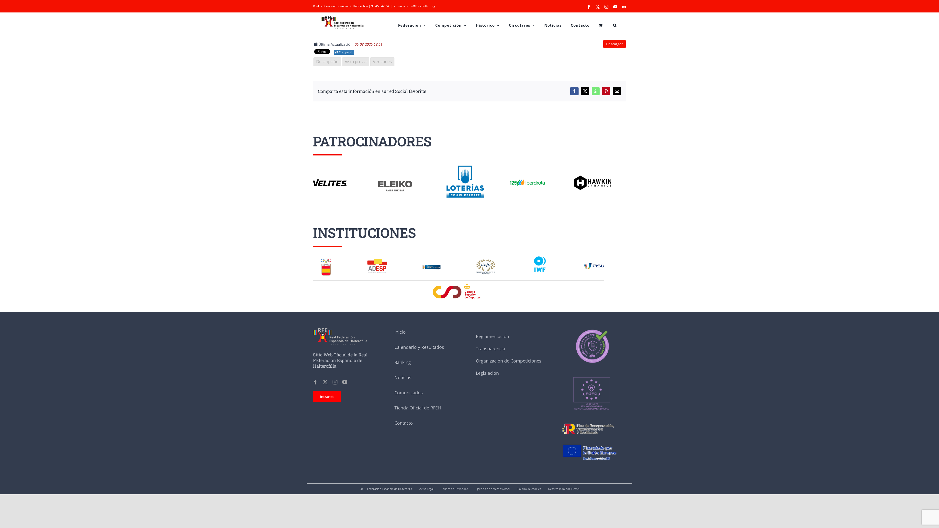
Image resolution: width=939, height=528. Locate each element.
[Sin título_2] (591, 329)
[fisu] (594, 264)
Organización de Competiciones (508, 361)
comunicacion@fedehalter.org (414, 6)
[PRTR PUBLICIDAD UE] (591, 440)
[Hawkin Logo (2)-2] (592, 177)
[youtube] (344, 382)
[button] (615, 24)
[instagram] (335, 382)
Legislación (487, 373)
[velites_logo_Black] (330, 181)
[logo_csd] (458, 284)
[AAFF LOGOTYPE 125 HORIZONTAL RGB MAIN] (527, 179)
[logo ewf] (486, 260)
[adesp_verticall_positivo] (377, 260)
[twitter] (325, 382)
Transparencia (490, 349)
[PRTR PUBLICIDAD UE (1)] (591, 421)
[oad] (431, 263)
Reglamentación (492, 336)
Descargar (614, 44)
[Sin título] (591, 366)
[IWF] (540, 255)
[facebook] (315, 382)
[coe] (326, 259)
